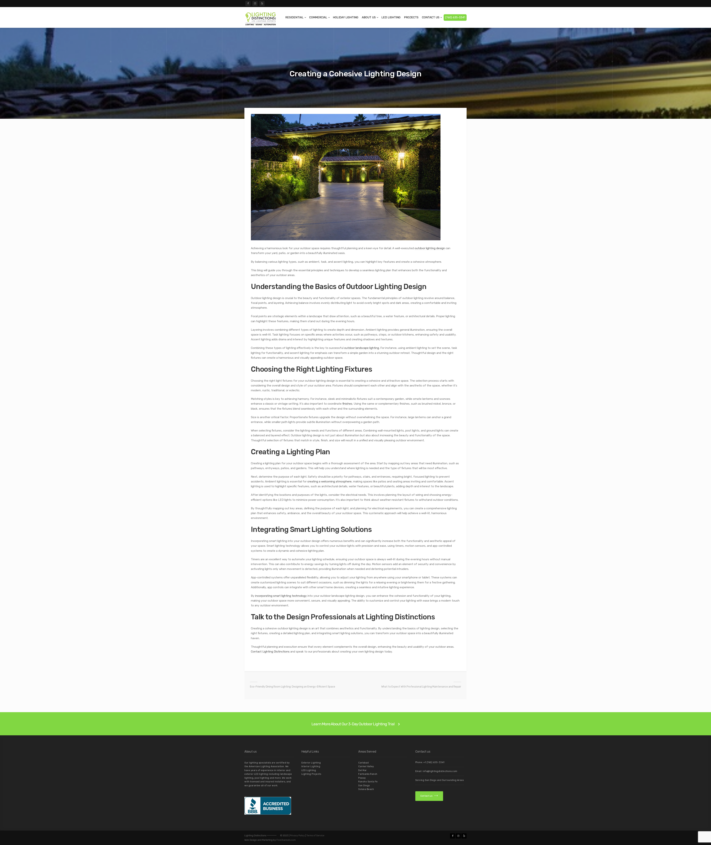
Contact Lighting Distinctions (270, 651)
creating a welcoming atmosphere (329, 481)
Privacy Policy (297, 835)
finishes (347, 403)
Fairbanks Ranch (367, 774)
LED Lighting (390, 17)
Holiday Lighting (345, 17)
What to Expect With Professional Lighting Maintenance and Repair (421, 686)
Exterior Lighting (311, 762)
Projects (411, 17)
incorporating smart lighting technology (281, 595)
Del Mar (362, 770)
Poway (362, 778)
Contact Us (430, 17)
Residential (294, 17)
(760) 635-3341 (455, 17)
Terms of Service (315, 835)
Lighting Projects (311, 774)
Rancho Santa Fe (368, 781)
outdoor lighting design (430, 248)
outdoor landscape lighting (361, 348)
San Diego (364, 785)
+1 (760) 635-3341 (434, 762)
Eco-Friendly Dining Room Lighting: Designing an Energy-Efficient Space (292, 686)
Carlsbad (363, 762)
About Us (369, 17)
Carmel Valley (366, 766)
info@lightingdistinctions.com (440, 771)
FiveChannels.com (286, 840)
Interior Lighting (310, 766)
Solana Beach (366, 789)
